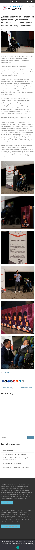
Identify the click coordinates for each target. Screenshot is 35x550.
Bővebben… (7, 502)
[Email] (23, 381)
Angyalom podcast (8, 450)
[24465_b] (17, 247)
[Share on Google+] (8, 381)
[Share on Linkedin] (17, 381)
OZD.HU (7, 373)
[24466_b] (17, 212)
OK (18, 547)
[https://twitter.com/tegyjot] (5, 381)
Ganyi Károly (13, 29)
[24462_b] (17, 352)
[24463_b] (17, 317)
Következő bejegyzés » (26, 387)
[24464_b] (17, 282)
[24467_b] (17, 177)
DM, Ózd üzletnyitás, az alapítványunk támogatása (16, 467)
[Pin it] (14, 381)
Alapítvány (23, 29)
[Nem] (33, 545)
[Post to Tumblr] (11, 381)
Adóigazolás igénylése (10, 526)
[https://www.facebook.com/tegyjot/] (3, 381)
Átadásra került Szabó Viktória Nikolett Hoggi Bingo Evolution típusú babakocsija (15, 459)
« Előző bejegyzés (7, 387)
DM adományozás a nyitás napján (12, 463)
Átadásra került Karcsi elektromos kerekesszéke (15, 454)
